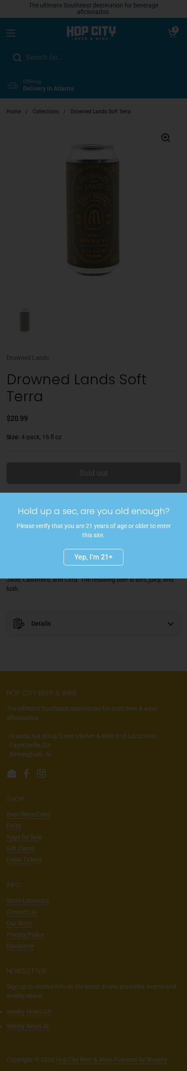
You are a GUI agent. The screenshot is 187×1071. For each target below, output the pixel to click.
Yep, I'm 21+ (93, 556)
